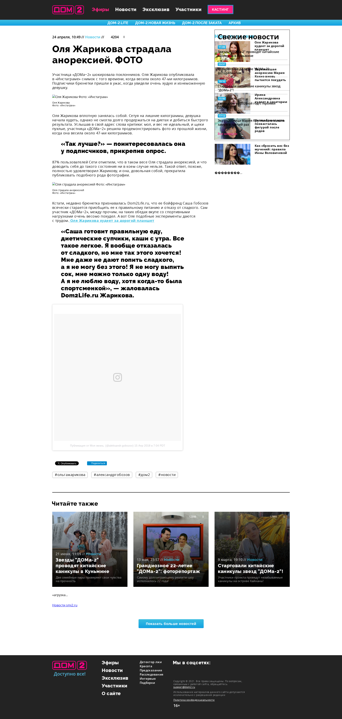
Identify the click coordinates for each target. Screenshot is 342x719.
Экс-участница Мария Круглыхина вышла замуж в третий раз (251, 122)
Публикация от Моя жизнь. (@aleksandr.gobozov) (102, 445)
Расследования (151, 674)
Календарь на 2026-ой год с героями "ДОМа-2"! (247, 105)
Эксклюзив (156, 9)
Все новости (227, 134)
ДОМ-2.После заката (202, 23)
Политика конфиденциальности (194, 699)
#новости (167, 474)
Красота (146, 666)
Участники (189, 9)
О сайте (111, 693)
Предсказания (151, 670)
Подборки (147, 683)
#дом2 (144, 474)
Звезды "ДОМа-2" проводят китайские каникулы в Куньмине (248, 54)
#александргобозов (112, 474)
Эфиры (100, 9)
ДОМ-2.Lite (117, 23)
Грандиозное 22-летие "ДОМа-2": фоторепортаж (244, 71)
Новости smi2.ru (64, 605)
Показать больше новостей (171, 624)
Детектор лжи (151, 662)
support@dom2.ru (184, 687)
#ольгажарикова (70, 474)
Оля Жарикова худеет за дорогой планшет (111, 220)
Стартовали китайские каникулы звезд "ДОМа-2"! (249, 88)
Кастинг (220, 9)
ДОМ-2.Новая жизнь (155, 23)
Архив (235, 23)
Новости (126, 9)
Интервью (148, 678)
